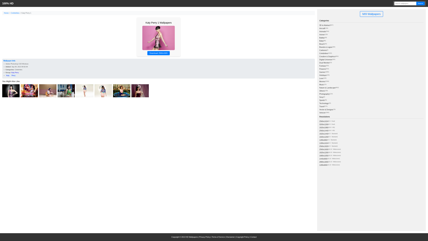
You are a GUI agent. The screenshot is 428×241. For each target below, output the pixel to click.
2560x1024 (323, 121)
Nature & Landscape (327, 88)
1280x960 (323, 140)
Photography (324, 94)
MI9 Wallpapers (371, 14)
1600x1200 (323, 137)
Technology (323, 103)
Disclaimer (230, 237)
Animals (322, 31)
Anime (321, 35)
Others (322, 91)
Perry (13, 75)
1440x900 (323, 159)
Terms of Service (218, 237)
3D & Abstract (324, 25)
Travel (321, 106)
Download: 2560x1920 (159, 53)
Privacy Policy (204, 237)
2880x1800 (323, 162)
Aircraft (322, 28)
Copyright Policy (242, 237)
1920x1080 (323, 128)
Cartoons (323, 50)
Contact (253, 237)
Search (420, 3)
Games (322, 72)
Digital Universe (325, 60)
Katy (7, 75)
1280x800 (323, 165)
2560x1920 (323, 146)
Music (321, 85)
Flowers (322, 69)
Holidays (322, 75)
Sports (321, 100)
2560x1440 (323, 131)
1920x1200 (323, 153)
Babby (321, 38)
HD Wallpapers (192, 237)
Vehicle (322, 113)
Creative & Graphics (327, 56)
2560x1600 (323, 149)
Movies (322, 81)
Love (321, 78)
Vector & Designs (326, 110)
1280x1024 (323, 143)
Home (6, 13)
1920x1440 (323, 134)
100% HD (7, 3)
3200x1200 (323, 124)
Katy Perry (15, 72)
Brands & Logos (325, 47)
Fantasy (322, 66)
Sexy (321, 97)
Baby (321, 41)
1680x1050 (323, 156)
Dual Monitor (324, 63)
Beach (321, 44)
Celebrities (15, 13)
